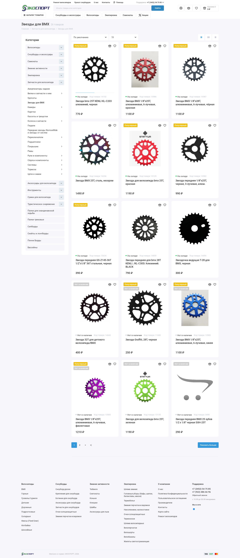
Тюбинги (94, 489)
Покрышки (33, 146)
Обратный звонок (199, 495)
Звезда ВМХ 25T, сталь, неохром (94, 180)
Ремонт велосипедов (62, 2)
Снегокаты (95, 494)
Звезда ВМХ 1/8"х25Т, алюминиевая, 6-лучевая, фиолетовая (91, 422)
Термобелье (129, 501)
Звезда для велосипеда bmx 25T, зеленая (145, 421)
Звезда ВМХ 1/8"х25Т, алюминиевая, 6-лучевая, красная (141, 104)
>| (91, 445)
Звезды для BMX (36, 102)
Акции (145, 15)
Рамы (30, 151)
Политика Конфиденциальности (173, 494)
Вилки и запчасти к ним (39, 93)
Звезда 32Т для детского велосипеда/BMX (90, 341)
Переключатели (35, 137)
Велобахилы (129, 537)
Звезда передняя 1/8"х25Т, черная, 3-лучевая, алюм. (191, 182)
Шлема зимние (130, 489)
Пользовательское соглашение (172, 498)
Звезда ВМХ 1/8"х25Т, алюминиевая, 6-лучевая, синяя (194, 341)
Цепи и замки (34, 174)
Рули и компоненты (37, 155)
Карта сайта (163, 512)
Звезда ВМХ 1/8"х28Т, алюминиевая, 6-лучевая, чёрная (195, 103)
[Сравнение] (188, 8)
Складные (26, 516)
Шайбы (93, 507)
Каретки (32, 112)
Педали (31, 125)
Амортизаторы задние (39, 89)
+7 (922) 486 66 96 (201, 492)
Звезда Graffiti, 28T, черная (141, 339)
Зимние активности (37, 68)
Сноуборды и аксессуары (68, 15)
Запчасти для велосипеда (40, 82)
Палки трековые (36, 219)
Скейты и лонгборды (38, 233)
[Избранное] (196, 8)
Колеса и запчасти (37, 121)
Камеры (32, 107)
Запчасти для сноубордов (67, 507)
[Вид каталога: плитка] (201, 37)
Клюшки (93, 503)
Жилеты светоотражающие (136, 541)
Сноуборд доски (63, 489)
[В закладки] (115, 46)
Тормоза (32, 169)
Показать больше (208, 445)
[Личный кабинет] (181, 8)
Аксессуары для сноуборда (68, 503)
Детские (25, 503)
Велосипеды (93, 15)
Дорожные (26, 507)
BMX (23, 489)
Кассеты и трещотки (38, 116)
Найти (158, 8)
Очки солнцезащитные (66, 512)
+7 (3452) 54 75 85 (149, 2)
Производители (165, 503)
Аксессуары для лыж (99, 512)
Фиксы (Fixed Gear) (30, 521)
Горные (24, 494)
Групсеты (32, 98)
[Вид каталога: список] (208, 37)
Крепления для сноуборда (67, 494)
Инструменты (34, 190)
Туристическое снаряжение (41, 204)
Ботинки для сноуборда (66, 498)
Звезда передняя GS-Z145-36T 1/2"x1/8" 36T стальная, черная (94, 262)
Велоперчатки (130, 528)
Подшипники (34, 142)
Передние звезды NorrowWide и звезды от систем (43, 131)
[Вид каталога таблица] (215, 37)
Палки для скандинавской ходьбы (41, 211)
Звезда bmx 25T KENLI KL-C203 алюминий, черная (94, 103)
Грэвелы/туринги (29, 498)
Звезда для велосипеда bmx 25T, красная (145, 182)
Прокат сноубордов (82, 2)
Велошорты (129, 532)
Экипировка (111, 15)
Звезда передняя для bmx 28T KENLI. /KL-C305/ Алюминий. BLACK (143, 263)
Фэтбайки (25, 525)
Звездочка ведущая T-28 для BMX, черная (193, 262)
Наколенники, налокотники (136, 510)
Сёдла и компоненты (38, 160)
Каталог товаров (34, 15)
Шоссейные (26, 530)
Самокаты (128, 15)
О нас (160, 489)
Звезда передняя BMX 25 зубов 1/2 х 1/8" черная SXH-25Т (194, 421)
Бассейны (33, 247)
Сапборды (33, 226)
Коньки (93, 498)
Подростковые (28, 512)
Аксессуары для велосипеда (42, 183)
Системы (32, 165)
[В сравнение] (110, 46)
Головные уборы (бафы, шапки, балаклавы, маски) (138, 495)
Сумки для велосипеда (39, 197)
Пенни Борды (34, 240)
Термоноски (129, 519)
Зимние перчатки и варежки (68, 516)
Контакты (106, 2)
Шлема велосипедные (134, 523)
